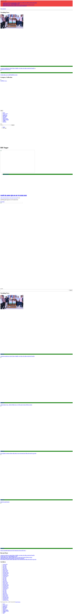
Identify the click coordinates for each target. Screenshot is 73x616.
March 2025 (5, 581)
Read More (2, 201)
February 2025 (5, 582)
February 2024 (5, 594)
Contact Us (5, 114)
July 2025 (4, 577)
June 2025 (4, 578)
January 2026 (5, 571)
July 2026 (4, 565)
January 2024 (5, 595)
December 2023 (5, 596)
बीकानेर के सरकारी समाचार (4, 502)
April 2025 (5, 580)
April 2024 (5, 592)
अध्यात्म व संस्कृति (2, 72)
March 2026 (5, 569)
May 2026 (4, 567)
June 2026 (4, 566)
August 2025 (5, 576)
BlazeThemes (17, 601)
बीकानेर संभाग (2, 66)
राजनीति (4, 120)
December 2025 (5, 572)
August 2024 (5, 588)
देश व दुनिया (5, 116)
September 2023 (6, 600)
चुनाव (4, 121)
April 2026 (5, 568)
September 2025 (6, 575)
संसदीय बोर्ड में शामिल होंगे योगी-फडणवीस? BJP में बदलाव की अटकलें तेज (15, 5)
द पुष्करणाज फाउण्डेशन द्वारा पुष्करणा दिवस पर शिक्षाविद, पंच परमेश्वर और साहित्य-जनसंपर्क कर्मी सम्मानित (20, 2)
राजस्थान (4, 117)
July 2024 (4, 589)
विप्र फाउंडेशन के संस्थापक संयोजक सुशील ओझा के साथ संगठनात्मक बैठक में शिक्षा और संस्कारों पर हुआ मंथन (18, 453)
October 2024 (5, 586)
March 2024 (5, 593)
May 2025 (4, 579)
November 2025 (6, 573)
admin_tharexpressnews (4, 197)
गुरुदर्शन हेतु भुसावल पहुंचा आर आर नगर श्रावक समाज (13, 195)
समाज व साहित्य (5, 118)
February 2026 (5, 570)
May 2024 (4, 591)
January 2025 (5, 583)
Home (4, 112)
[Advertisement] (36, 137)
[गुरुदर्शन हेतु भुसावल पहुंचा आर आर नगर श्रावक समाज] (17, 172)
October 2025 (5, 574)
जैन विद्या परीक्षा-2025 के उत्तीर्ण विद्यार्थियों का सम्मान (11, 3)
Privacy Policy (5, 113)
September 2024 (6, 587)
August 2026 (5, 564)
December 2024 (5, 584)
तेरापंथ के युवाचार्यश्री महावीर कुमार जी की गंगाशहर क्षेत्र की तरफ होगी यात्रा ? (13, 550)
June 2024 (4, 590)
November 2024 (6, 585)
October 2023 (5, 599)
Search (1, 288)
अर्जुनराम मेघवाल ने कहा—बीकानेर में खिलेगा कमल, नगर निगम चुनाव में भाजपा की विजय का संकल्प (18, 4)
